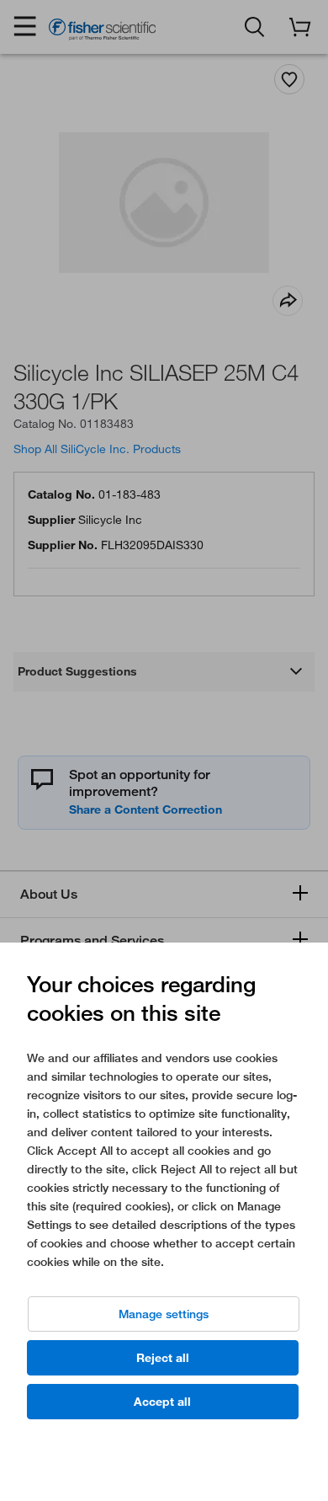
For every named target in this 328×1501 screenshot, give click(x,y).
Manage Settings (164, 1314)
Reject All (162, 1357)
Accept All (162, 1401)
